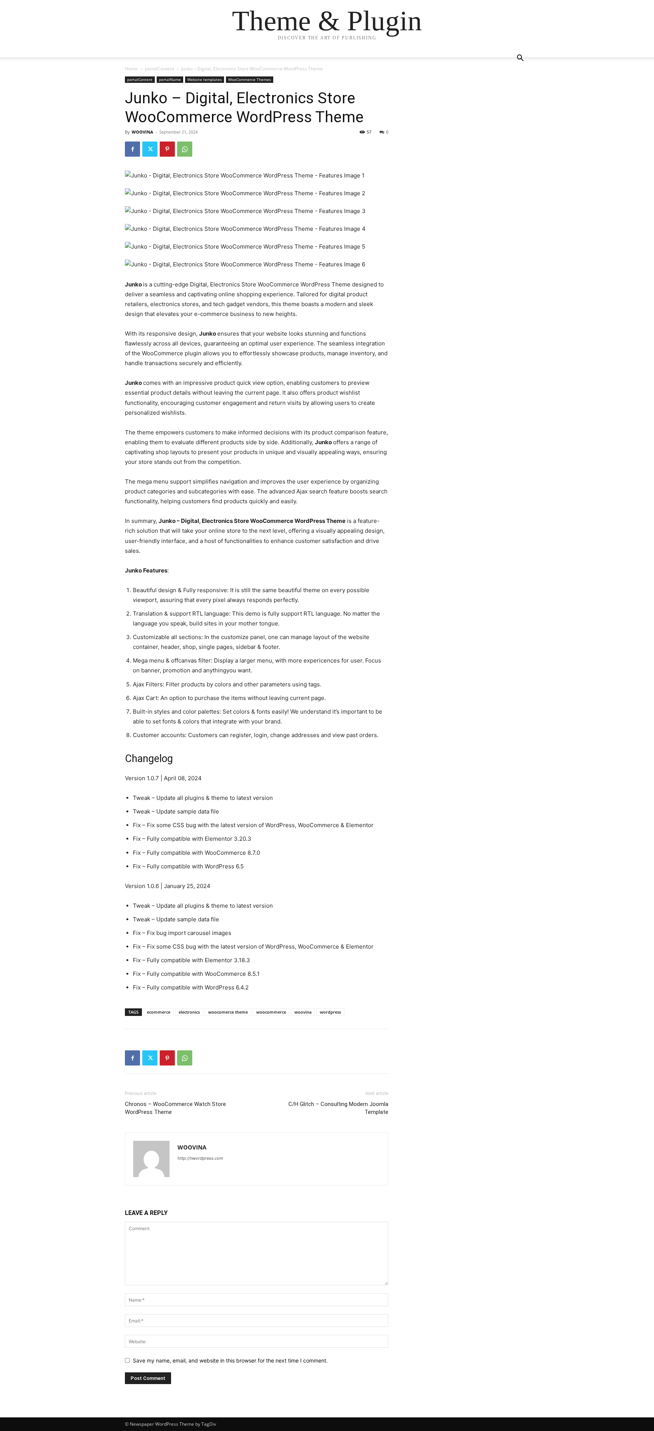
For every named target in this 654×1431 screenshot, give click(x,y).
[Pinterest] (167, 149)
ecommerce (158, 1012)
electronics (189, 1012)
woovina (302, 1012)
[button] (520, 58)
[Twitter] (149, 149)
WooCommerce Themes (249, 79)
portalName (170, 79)
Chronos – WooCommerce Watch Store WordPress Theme (175, 1108)
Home (131, 68)
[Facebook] (132, 149)
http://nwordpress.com (200, 1158)
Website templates (204, 79)
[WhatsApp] (184, 149)
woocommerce (271, 1012)
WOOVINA (142, 132)
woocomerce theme (228, 1012)
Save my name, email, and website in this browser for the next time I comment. (230, 1360)
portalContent (159, 68)
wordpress (330, 1012)
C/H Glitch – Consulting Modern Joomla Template (338, 1108)
